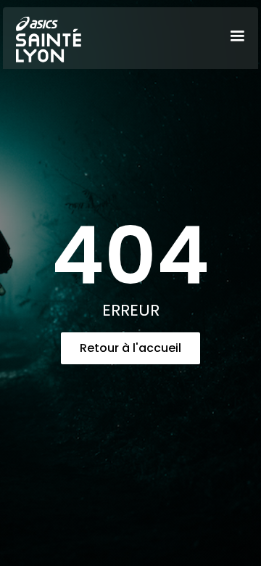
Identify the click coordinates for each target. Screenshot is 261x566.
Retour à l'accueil (130, 348)
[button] (237, 36)
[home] (45, 36)
